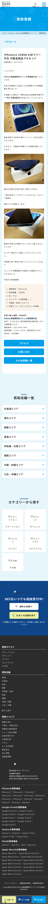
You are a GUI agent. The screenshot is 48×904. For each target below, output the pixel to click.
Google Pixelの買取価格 (14, 807)
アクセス (24, 343)
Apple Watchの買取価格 (14, 849)
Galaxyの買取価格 (11, 829)
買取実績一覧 (10, 41)
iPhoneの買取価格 (11, 788)
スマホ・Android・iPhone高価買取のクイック (19, 33)
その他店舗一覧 (24, 360)
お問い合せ (24, 351)
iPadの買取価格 (10, 841)
